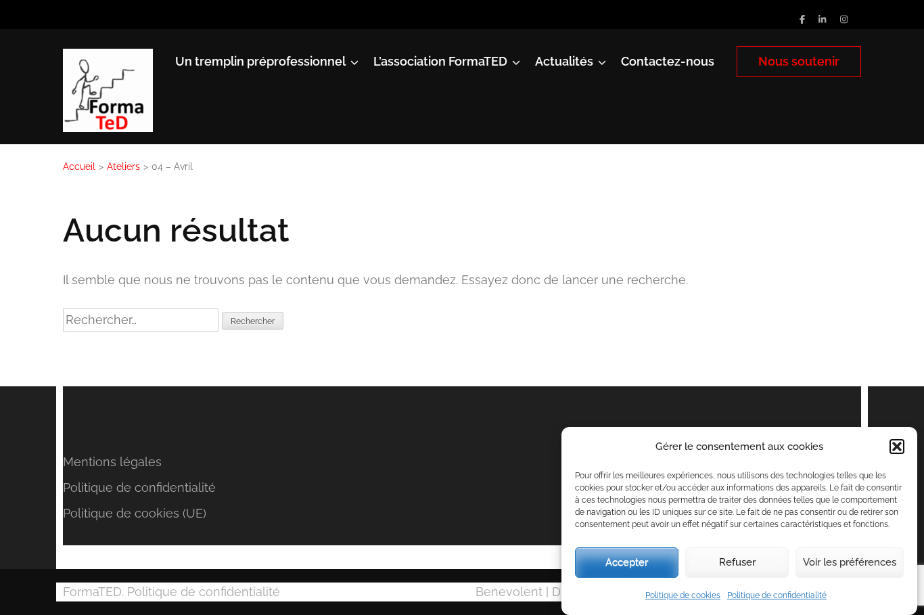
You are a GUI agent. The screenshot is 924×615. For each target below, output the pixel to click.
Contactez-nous (667, 61)
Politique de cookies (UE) (134, 513)
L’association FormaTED (440, 61)
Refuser (737, 563)
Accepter (626, 563)
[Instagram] (844, 19)
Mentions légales (112, 462)
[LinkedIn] (822, 19)
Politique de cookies (682, 595)
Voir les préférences (849, 563)
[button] (897, 446)
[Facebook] (802, 19)
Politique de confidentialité (777, 595)
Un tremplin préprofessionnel (260, 61)
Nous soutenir (798, 61)
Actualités (564, 61)
